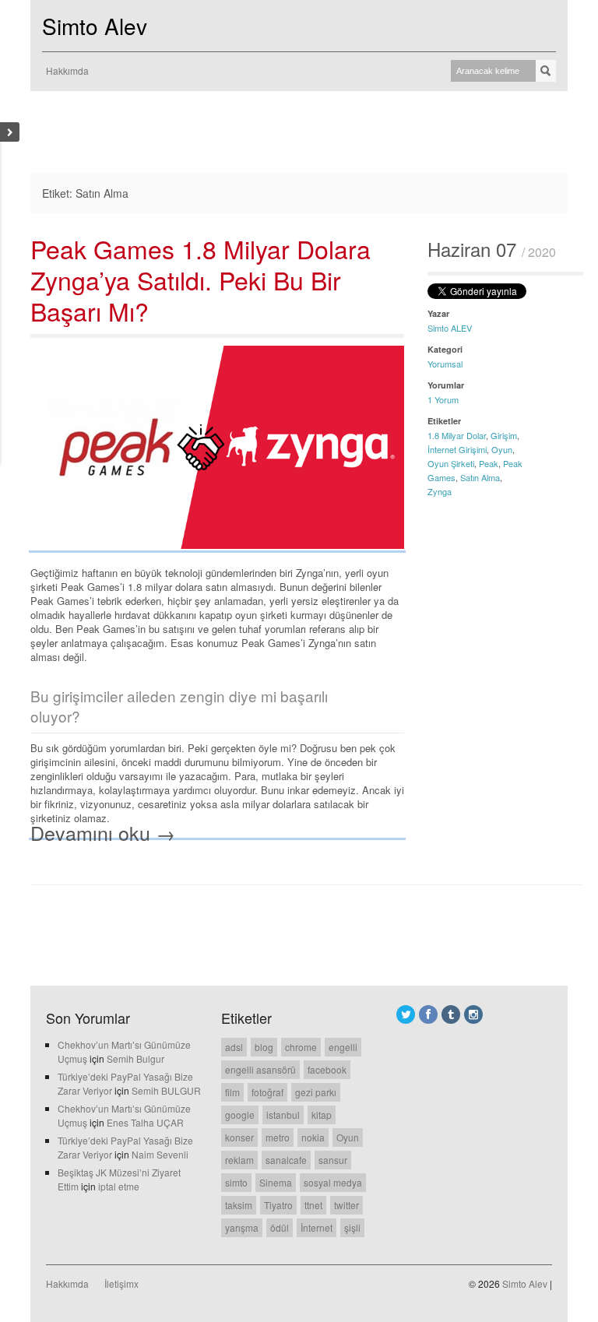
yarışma (242, 1227)
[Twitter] (405, 1014)
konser (239, 1137)
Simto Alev (94, 25)
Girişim (504, 435)
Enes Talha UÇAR (145, 1122)
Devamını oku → (102, 832)
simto (236, 1182)
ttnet (313, 1204)
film (232, 1092)
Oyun (501, 449)
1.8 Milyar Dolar (456, 435)
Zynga (439, 491)
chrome (301, 1046)
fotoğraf (267, 1092)
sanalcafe (286, 1159)
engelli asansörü (260, 1069)
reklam (239, 1159)
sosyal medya (333, 1182)
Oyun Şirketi (450, 463)
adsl (234, 1046)
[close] (9, 132)
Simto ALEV (449, 328)
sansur (332, 1159)
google (240, 1114)
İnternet (316, 1227)
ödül (279, 1227)
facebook (327, 1069)
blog (264, 1046)
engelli (343, 1046)
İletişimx (121, 1283)
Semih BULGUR (166, 1090)
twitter (346, 1204)
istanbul (283, 1114)
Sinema (275, 1182)
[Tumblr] (450, 1014)
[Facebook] (428, 1014)
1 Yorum (443, 399)
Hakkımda (67, 70)
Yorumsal (445, 363)
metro (278, 1137)
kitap (321, 1114)
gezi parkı (315, 1092)
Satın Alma (480, 477)
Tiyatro (278, 1204)
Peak (488, 463)
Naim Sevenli (160, 1154)
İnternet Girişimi (457, 449)
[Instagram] (473, 1014)
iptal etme (118, 1186)
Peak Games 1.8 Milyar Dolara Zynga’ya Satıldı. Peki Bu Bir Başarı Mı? (200, 279)
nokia (313, 1137)
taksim (238, 1204)
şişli (352, 1227)
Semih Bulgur (135, 1058)
